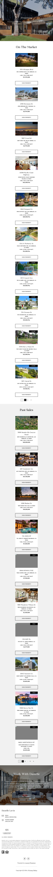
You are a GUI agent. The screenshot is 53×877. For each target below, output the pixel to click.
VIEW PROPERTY (26, 83)
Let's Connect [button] (26, 796)
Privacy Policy (32, 870)
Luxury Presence (30, 863)
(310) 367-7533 (9, 821)
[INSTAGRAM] (28, 858)
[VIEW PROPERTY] (26, 82)
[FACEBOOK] (24, 858)
